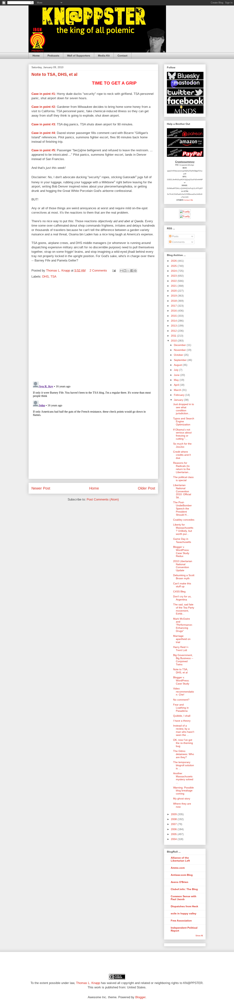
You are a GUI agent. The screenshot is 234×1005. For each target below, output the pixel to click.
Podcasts (53, 55)
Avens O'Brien (179, 882)
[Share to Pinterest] (135, 270)
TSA (53, 276)
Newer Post (40, 488)
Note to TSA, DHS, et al (180, 671)
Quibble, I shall (181, 715)
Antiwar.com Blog (182, 874)
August (178, 364)
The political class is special (183, 479)
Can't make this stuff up (182, 585)
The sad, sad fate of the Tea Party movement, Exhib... (183, 609)
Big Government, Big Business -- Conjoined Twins (183, 660)
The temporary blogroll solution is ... (183, 765)
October (179, 354)
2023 (174, 275)
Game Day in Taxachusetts (182, 540)
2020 (174, 290)
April (177, 384)
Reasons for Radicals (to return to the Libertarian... (181, 467)
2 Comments (98, 270)
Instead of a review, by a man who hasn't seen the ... (183, 730)
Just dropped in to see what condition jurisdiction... (183, 409)
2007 (174, 824)
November (180, 349)
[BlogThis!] (125, 270)
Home (36, 55)
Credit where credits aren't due (182, 454)
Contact (122, 55)
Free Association (181, 920)
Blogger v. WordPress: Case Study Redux (181, 551)
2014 (174, 320)
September (180, 360)
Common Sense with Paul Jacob (183, 898)
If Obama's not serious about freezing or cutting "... (182, 434)
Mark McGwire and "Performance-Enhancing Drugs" (183, 624)
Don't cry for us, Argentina (182, 598)
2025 (174, 265)
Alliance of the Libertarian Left (180, 859)
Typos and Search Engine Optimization (183, 421)
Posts (174, 236)
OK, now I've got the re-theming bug (183, 743)
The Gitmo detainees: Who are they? (183, 754)
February (179, 394)
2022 (174, 280)
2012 (174, 330)
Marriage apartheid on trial (181, 639)
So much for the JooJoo (182, 445)
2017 (174, 305)
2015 (174, 315)
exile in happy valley (183, 913)
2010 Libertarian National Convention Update (182, 566)
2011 (174, 335)
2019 (174, 295)
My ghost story (181, 798)
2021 (174, 285)
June (177, 374)
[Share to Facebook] (132, 270)
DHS (45, 276)
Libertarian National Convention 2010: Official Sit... (182, 491)
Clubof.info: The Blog (184, 889)
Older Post (146, 488)
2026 (174, 260)
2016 (174, 310)
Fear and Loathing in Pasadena (181, 707)
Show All (199, 935)
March (178, 389)
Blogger (140, 997)
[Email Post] (114, 270)
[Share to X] (128, 270)
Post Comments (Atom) (103, 499)
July (176, 369)
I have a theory (181, 720)
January (179, 399)
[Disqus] (93, 331)
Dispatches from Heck (184, 906)
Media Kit (104, 55)
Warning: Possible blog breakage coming (183, 790)
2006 (174, 829)
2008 (174, 819)
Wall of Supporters (78, 55)
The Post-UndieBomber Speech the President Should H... (182, 508)
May (177, 379)
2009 (174, 814)
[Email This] (121, 270)
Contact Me (188, 200)
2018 (174, 300)
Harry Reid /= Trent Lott (180, 649)
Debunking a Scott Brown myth (183, 577)
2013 (174, 325)
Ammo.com (178, 867)
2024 (174, 270)
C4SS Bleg (179, 591)
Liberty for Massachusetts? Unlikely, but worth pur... (183, 529)
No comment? (181, 699)
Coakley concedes (183, 519)
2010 (174, 340)
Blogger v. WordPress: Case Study (181, 680)
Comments (178, 241)
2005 (174, 834)
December (180, 345)
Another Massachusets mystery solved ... (183, 778)
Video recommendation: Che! (183, 691)
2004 (174, 839)
